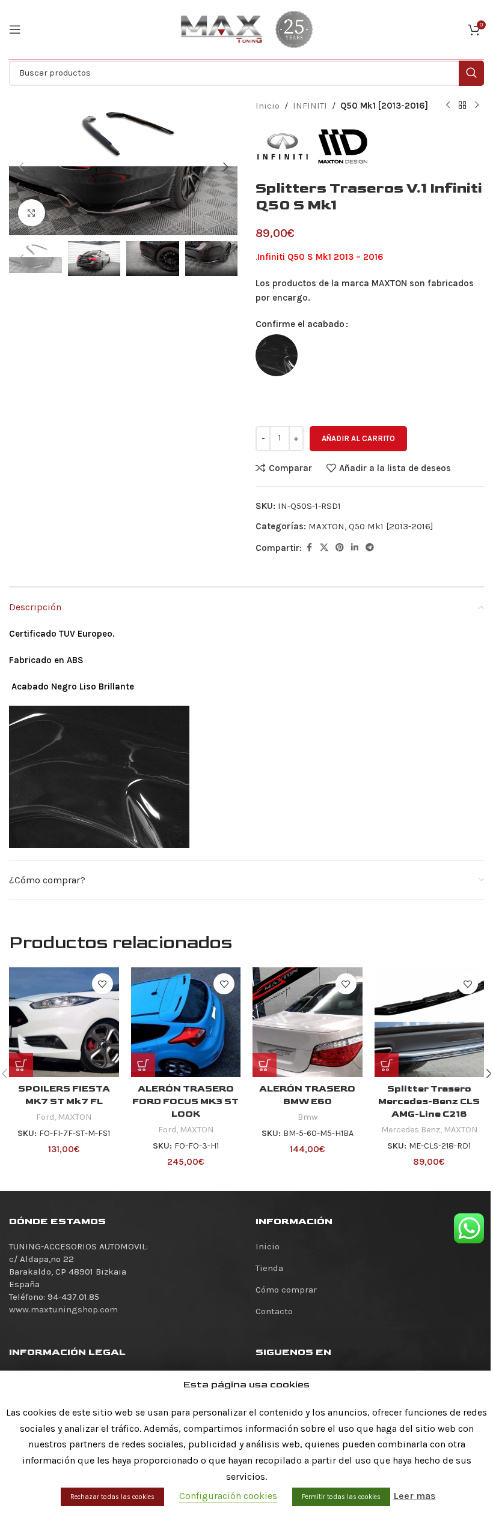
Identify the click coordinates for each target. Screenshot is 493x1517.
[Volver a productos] (462, 105)
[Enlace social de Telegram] (370, 547)
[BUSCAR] (471, 73)
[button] (21, 167)
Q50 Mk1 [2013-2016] (384, 105)
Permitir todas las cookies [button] (341, 1497)
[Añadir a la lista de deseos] (102, 983)
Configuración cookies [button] (228, 1495)
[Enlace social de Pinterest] (340, 547)
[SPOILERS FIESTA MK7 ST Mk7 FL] (64, 1022)
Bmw (307, 1117)
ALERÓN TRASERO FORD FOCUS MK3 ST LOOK (185, 1101)
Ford (45, 1117)
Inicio (268, 105)
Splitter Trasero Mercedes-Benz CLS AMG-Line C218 (429, 1101)
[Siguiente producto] (477, 105)
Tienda (269, 1268)
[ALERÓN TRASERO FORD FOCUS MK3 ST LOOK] (186, 1022)
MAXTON (326, 526)
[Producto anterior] (448, 105)
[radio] (277, 355)
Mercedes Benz (410, 1130)
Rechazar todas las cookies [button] (112, 1497)
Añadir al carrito (358, 438)
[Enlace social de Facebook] (309, 547)
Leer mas (414, 1495)
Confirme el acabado (300, 324)
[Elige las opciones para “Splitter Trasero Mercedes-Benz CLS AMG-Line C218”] (387, 1065)
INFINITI (310, 105)
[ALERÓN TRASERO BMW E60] (308, 1022)
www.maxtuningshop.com (63, 1309)
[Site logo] (221, 28)
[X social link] (324, 547)
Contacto (274, 1311)
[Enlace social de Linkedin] (355, 547)
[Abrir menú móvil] (15, 29)
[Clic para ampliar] (31, 212)
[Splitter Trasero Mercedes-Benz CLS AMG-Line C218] (430, 1022)
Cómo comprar (286, 1289)
